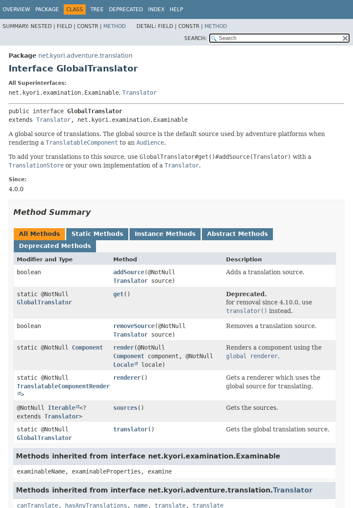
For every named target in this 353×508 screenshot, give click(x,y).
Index (156, 9)
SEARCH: (195, 38)
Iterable (61, 407)
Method (114, 26)
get (118, 294)
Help (176, 9)
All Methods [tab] (39, 233)
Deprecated (126, 9)
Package (47, 9)
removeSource (134, 325)
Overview (16, 9)
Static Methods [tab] (97, 233)
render (123, 347)
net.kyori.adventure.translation (85, 55)
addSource (128, 272)
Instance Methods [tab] (165, 233)
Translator (139, 92)
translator (130, 429)
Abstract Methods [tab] (237, 233)
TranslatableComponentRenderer (67, 386)
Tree (97, 9)
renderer (127, 377)
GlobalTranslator (44, 302)
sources (125, 407)
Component (87, 347)
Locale (123, 364)
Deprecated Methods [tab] (55, 245)
